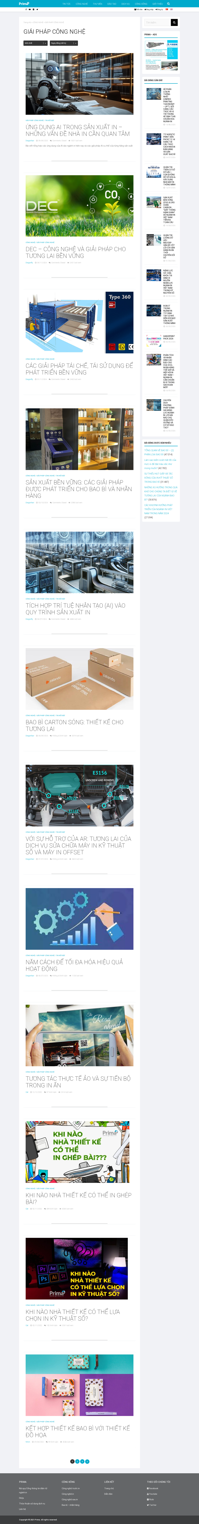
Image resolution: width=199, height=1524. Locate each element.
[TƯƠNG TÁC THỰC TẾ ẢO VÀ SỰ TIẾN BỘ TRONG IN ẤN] (79, 1065)
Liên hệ (22, 1509)
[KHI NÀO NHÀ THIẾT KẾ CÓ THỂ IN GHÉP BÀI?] (79, 1182)
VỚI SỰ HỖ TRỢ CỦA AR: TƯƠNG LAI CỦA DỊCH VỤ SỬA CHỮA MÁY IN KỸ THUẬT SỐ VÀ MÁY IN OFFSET (78, 845)
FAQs (21, 1498)
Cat (27, 1092)
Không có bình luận (59, 736)
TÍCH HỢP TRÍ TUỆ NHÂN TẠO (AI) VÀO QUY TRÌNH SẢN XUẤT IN (75, 609)
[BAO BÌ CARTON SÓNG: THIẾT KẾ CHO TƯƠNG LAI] (79, 709)
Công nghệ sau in (70, 1499)
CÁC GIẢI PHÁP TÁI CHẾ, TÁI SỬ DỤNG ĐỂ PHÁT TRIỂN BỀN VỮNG (79, 369)
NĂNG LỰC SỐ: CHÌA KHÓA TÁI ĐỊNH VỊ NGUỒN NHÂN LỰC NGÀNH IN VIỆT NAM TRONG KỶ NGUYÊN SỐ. (169, 281)
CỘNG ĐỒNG (141, 4)
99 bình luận (53, 1442)
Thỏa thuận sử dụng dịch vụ (32, 1503)
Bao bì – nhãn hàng (70, 1505)
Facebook (153, 1488)
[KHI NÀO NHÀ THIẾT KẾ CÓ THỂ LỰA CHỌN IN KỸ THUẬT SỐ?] (79, 1298)
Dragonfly (29, 263)
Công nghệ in (68, 1494)
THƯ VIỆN (97, 4)
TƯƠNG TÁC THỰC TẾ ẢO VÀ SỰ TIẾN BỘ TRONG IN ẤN (78, 1082)
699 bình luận (52, 1209)
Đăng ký (160, 9)
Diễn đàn (139, 9)
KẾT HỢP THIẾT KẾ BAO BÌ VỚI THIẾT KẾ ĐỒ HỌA (78, 1432)
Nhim (28, 1442)
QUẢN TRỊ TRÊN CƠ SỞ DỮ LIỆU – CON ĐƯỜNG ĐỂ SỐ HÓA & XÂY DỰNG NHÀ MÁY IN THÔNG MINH (169, 176)
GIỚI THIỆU (158, 4)
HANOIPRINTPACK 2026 (169, 337)
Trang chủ (27, 22)
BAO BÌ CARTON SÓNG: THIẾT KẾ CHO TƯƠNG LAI (75, 725)
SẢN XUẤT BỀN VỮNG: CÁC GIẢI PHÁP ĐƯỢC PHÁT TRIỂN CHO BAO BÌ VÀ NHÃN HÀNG (79, 489)
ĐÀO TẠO (111, 4)
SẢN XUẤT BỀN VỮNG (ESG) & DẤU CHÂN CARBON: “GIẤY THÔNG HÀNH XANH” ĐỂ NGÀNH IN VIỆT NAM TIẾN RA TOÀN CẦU (169, 209)
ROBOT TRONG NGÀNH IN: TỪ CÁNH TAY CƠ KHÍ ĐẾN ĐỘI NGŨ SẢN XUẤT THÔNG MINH (169, 314)
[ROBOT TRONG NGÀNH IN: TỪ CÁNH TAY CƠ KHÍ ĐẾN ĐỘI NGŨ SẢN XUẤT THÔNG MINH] (154, 315)
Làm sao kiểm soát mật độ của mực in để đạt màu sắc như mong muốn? (160, 464)
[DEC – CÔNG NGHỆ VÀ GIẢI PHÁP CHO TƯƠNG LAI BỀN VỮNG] (79, 236)
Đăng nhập (149, 9)
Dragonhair (30, 141)
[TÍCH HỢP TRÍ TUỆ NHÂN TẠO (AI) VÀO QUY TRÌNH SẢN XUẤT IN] (79, 592)
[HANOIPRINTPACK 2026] (154, 345)
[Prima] (28, 4)
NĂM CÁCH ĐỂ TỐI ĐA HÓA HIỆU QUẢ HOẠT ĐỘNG (74, 965)
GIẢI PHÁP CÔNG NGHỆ (34, 120)
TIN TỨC (66, 4)
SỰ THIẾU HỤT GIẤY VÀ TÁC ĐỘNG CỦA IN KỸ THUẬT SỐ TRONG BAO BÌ (158, 477)
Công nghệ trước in (71, 1488)
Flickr (151, 1499)
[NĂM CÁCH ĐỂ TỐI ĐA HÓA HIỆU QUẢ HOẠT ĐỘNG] (79, 949)
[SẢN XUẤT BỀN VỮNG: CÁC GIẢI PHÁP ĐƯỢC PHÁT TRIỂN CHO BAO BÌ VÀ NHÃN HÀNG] (79, 469)
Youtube (153, 1494)
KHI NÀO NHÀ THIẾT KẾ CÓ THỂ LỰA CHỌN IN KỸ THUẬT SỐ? (73, 1315)
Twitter (152, 1505)
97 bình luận (51, 1092)
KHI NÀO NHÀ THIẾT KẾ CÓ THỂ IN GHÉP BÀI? (79, 1198)
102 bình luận (52, 1325)
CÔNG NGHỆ (82, 4)
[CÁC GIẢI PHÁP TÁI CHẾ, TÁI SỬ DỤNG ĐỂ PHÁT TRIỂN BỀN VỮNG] (79, 352)
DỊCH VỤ (125, 4)
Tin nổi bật (49, 120)
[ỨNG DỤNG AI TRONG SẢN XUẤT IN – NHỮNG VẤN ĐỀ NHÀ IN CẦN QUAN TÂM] (79, 114)
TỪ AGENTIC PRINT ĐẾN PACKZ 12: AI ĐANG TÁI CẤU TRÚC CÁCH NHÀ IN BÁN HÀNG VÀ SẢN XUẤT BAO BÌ (169, 144)
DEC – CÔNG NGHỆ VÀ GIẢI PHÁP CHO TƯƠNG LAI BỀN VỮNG (76, 252)
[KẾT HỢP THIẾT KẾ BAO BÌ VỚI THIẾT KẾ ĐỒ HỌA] (79, 1415)
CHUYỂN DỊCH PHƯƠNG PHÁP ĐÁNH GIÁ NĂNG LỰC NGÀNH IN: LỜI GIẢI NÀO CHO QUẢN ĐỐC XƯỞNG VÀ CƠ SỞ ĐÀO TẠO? (168, 414)
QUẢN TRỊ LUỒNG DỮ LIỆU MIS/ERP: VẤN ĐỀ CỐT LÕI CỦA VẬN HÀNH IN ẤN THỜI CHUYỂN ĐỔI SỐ (169, 246)
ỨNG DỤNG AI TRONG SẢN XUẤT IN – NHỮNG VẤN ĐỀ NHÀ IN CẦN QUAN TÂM (78, 130)
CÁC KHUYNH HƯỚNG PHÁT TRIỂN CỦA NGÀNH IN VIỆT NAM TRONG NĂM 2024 (158, 509)
